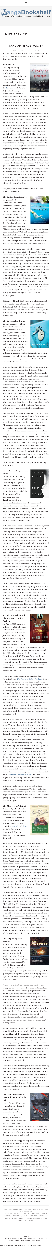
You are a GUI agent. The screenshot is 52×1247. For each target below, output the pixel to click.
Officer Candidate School (20, 775)
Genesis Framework (34, 1240)
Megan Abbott (27, 1216)
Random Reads (31, 1209)
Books (15, 1209)
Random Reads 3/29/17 (26, 45)
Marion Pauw (16, 1216)
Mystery (22, 1209)
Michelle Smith (33, 50)
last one (9, 88)
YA (31, 1211)
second (15, 826)
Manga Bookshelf (26, 15)
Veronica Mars (28, 1220)
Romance (41, 1209)
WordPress (14, 1240)
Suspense (26, 1211)
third (25, 826)
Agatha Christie (21, 1213)
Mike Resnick (38, 1216)
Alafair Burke (33, 1213)
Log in (27, 1236)
